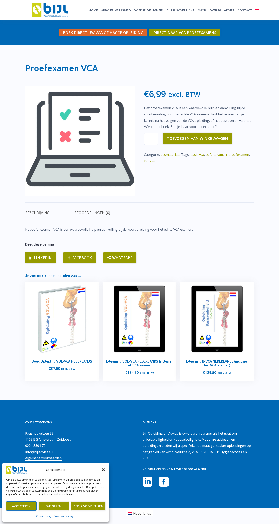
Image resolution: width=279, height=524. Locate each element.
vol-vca (149, 160)
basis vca (197, 154)
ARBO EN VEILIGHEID (116, 10)
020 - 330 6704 (36, 445)
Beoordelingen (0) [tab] (92, 212)
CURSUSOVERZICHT (180, 10)
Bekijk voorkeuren (88, 506)
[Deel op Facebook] (164, 482)
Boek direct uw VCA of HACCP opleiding (103, 32)
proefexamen (238, 154)
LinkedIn (42, 257)
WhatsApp (121, 257)
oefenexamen (216, 154)
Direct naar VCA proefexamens (184, 32)
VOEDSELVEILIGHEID (148, 10)
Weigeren (53, 506)
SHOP (202, 10)
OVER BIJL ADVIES (221, 10)
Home (93, 10)
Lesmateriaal (170, 154)
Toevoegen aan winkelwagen (197, 138)
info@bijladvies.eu (39, 452)
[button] (103, 470)
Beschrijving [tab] (37, 212)
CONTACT (245, 10)
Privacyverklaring (63, 516)
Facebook (81, 257)
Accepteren (21, 506)
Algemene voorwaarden (43, 458)
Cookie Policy (44, 516)
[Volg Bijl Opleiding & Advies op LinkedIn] (147, 482)
